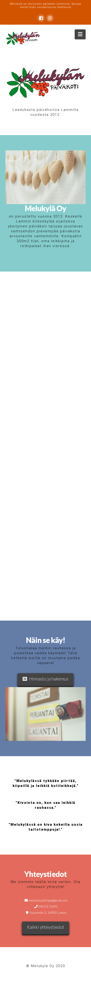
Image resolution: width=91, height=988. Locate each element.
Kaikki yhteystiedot (45, 927)
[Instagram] (50, 18)
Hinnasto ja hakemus (48, 678)
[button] (80, 34)
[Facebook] (41, 18)
